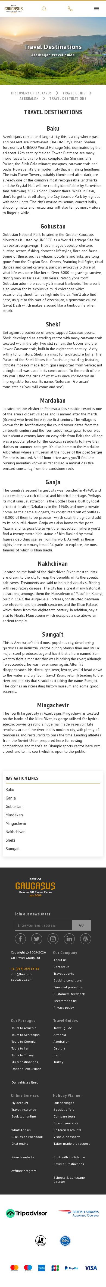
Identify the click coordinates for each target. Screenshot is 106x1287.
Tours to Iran (20, 1048)
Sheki (10, 840)
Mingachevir (16, 823)
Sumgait (13, 849)
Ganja (11, 798)
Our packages (64, 1103)
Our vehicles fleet (24, 1082)
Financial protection (68, 987)
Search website (22, 1157)
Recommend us (65, 1001)
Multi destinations (24, 1062)
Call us (70, 9)
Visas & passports (67, 1137)
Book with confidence (69, 1157)
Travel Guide (73, 93)
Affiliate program (23, 1171)
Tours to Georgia (23, 1041)
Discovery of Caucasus (31, 93)
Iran (56, 1055)
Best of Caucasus (35, 894)
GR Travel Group (13, 9)
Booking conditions (68, 980)
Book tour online (23, 1116)
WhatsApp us (21, 1130)
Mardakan (14, 815)
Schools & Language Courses (69, 1179)
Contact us (61, 967)
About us (60, 960)
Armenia (60, 1035)
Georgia (59, 1048)
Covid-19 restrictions (69, 1164)
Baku (10, 790)
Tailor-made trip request (72, 1143)
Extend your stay (66, 1123)
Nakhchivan (16, 832)
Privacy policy (64, 1007)
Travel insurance (23, 1109)
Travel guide (63, 1028)
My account (19, 1103)
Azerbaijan (29, 98)
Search (44, 9)
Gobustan (14, 806)
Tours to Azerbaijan (25, 1035)
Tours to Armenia (23, 1028)
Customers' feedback (69, 994)
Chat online (20, 1143)
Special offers (64, 1109)
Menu (96, 9)
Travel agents (64, 973)
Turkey (58, 1062)
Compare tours (65, 1116)
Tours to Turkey (22, 1055)
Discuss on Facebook (27, 1137)
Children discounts (67, 1130)
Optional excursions (26, 1069)
